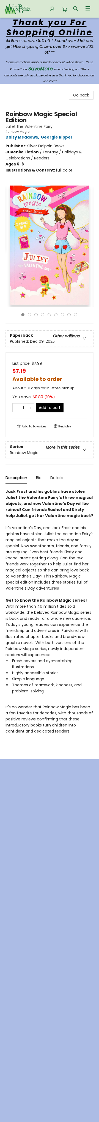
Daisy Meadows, (23, 137)
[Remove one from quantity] (16, 408)
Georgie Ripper (57, 137)
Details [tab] (56, 477)
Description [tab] (16, 477)
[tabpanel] (50, 617)
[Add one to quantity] (30, 408)
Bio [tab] (39, 477)
